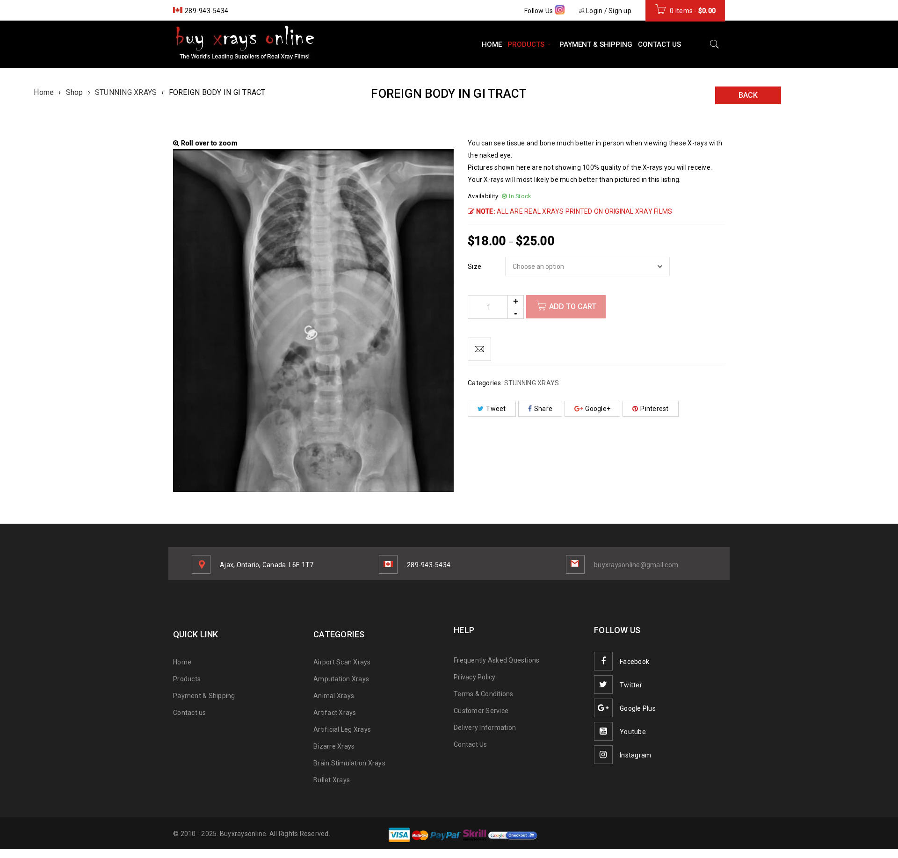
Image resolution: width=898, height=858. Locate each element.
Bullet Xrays (331, 780)
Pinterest (654, 408)
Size (474, 266)
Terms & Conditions (484, 694)
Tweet (496, 408)
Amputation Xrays (341, 679)
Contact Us (470, 744)
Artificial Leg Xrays (342, 729)
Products (187, 679)
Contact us (189, 712)
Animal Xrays (333, 695)
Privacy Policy (475, 677)
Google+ (597, 408)
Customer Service (481, 710)
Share (543, 408)
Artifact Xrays (334, 712)
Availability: (484, 196)
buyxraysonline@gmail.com (636, 565)
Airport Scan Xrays (342, 662)
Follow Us (539, 10)
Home (44, 92)
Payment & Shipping (204, 695)
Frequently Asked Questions (497, 660)
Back (748, 95)
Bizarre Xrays (334, 746)
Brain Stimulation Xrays (349, 763)
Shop (74, 92)
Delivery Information (485, 727)
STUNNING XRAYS (126, 92)
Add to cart (572, 306)
